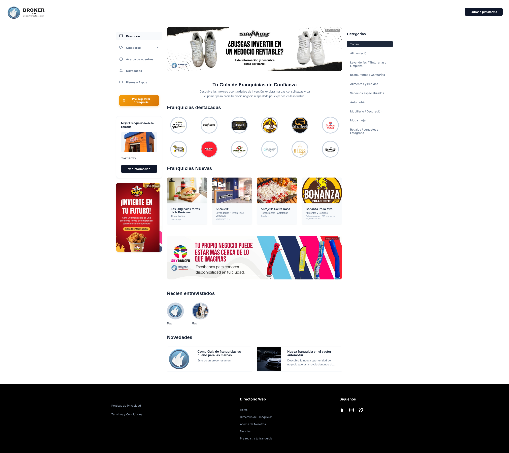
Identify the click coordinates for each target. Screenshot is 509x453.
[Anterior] (123, 217)
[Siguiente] (155, 217)
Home (244, 409)
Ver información (139, 169)
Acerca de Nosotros (253, 424)
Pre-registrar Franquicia (141, 100)
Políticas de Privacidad (126, 405)
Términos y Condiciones (126, 414)
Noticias (245, 431)
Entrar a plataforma (483, 12)
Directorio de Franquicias (256, 417)
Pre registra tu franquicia (256, 438)
